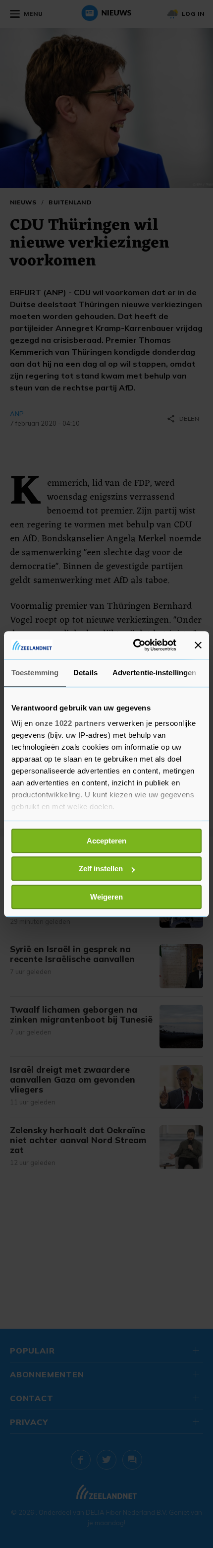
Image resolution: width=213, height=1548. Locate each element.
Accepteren (106, 841)
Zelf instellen (101, 868)
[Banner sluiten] (198, 645)
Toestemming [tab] (34, 672)
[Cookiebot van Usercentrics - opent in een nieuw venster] (134, 645)
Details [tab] (85, 672)
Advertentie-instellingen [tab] (154, 672)
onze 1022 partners (70, 723)
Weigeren (106, 897)
